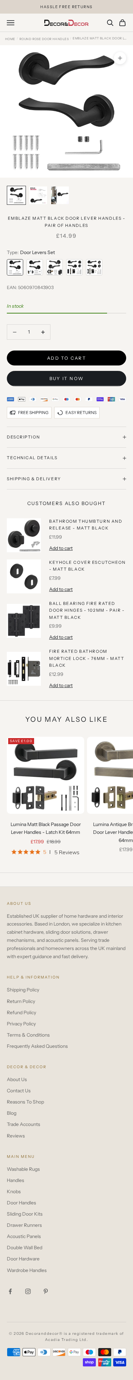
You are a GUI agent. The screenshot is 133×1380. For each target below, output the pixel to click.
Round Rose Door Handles (44, 39)
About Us (17, 1079)
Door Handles (21, 1203)
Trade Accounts (23, 1124)
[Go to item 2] (38, 195)
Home (10, 39)
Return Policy (21, 1001)
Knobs (14, 1191)
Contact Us (19, 1091)
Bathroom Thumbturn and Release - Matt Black (85, 525)
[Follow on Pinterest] (45, 1291)
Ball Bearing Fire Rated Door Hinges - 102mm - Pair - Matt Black (87, 610)
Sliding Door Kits (25, 1214)
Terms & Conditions (28, 1035)
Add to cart (66, 358)
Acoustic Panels (24, 1236)
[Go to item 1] (16, 195)
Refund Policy (21, 1012)
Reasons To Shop (25, 1102)
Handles (15, 1180)
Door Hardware (23, 1259)
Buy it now (66, 378)
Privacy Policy (21, 1024)
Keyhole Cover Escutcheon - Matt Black (87, 566)
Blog (11, 1113)
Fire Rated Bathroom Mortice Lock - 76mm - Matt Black (86, 658)
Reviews (16, 1136)
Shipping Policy (23, 990)
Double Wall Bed (24, 1247)
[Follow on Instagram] (28, 1291)
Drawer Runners (24, 1225)
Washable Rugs (23, 1169)
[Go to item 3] (60, 195)
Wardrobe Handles (27, 1270)
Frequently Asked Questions (37, 1046)
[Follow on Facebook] (10, 1291)
